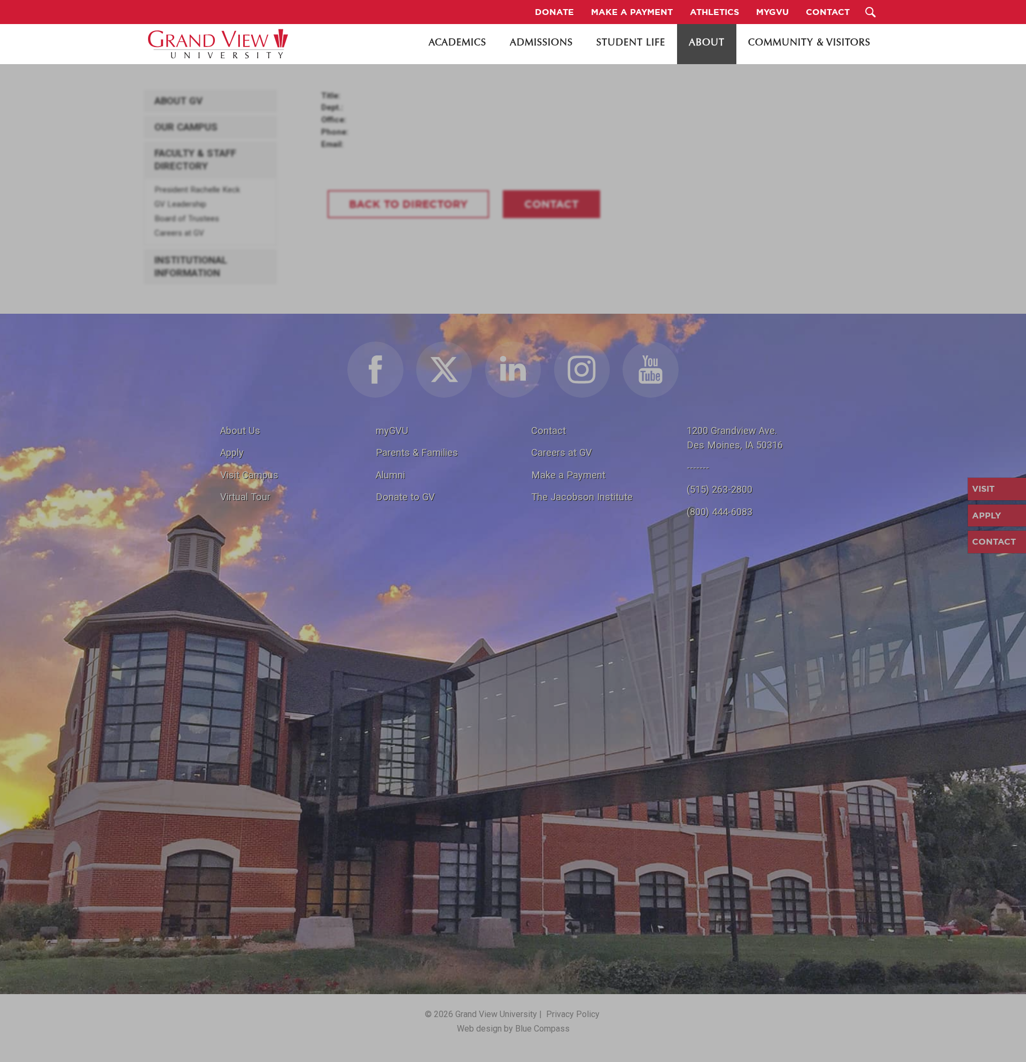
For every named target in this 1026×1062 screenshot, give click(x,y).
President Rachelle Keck (197, 190)
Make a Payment (568, 474)
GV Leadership (180, 204)
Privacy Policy (573, 1014)
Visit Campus (249, 474)
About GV (178, 101)
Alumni (390, 474)
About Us (240, 430)
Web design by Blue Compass (513, 1029)
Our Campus (185, 127)
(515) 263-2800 (719, 489)
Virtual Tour (245, 496)
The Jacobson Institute (582, 496)
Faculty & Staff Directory (195, 160)
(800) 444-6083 (719, 511)
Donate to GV (405, 496)
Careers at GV (179, 233)
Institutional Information (190, 266)
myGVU (392, 430)
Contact (548, 430)
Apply (232, 452)
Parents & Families (417, 452)
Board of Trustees (186, 218)
